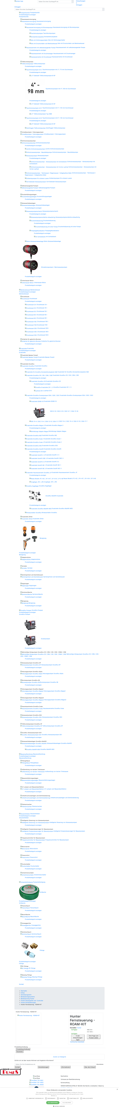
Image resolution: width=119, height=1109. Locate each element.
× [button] (117, 1089)
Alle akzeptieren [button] (53, 1102)
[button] (59, 1106)
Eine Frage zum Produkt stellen (93, 1037)
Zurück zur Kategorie (59, 1057)
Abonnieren (99, 1064)
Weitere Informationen (62, 1095)
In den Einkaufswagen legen (77, 1038)
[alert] (59, 1098)
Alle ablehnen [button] (67, 1102)
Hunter (79, 1028)
